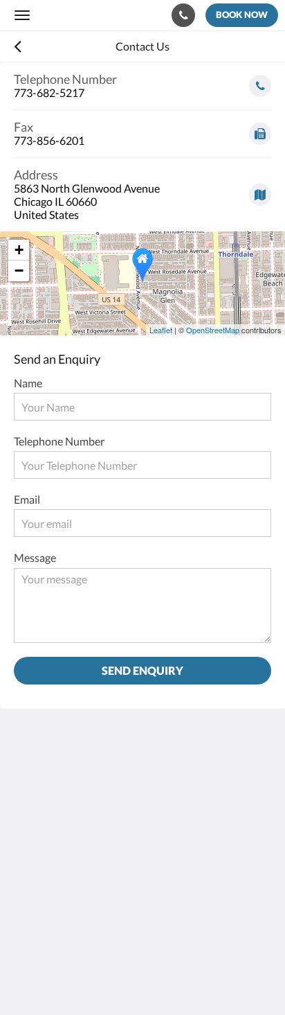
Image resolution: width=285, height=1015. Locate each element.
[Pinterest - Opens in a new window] (142, 880)
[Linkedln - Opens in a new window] (104, 880)
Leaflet (160, 329)
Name (28, 382)
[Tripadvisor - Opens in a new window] (180, 880)
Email (27, 499)
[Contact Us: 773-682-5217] (183, 15)
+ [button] (19, 249)
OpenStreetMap (212, 329)
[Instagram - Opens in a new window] (66, 880)
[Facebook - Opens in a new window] (28, 880)
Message (35, 557)
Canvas (90, 977)
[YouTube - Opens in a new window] (218, 880)
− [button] (19, 270)
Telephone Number (59, 441)
